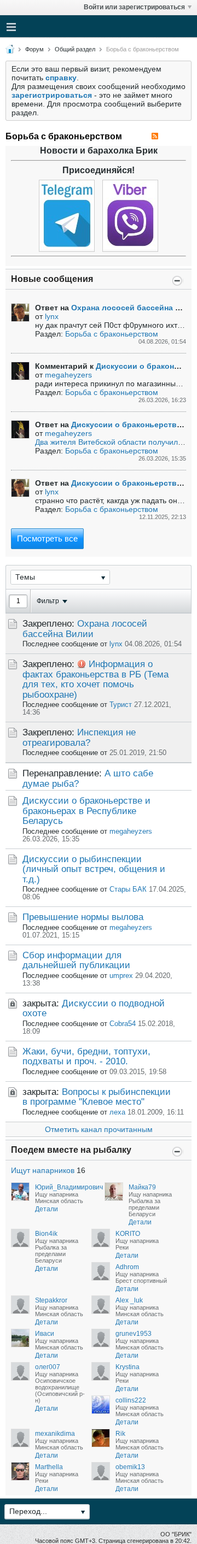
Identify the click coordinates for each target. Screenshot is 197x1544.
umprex (121, 976)
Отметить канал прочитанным (99, 1129)
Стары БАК (128, 889)
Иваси (44, 1333)
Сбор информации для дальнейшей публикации (76, 960)
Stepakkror (51, 1300)
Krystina (127, 1367)
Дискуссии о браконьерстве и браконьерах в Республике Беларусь (86, 810)
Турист (120, 705)
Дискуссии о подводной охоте (93, 1008)
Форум (34, 49)
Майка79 (142, 1187)
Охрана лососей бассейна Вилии (84, 628)
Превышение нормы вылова (82, 917)
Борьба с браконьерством (111, 333)
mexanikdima (55, 1433)
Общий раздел (75, 49)
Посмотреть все (47, 538)
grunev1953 (133, 1333)
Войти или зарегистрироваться (134, 7)
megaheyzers (68, 374)
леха (117, 1112)
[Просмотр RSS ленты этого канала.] (155, 136)
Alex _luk (129, 1300)
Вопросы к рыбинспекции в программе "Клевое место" (96, 1097)
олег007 (47, 1367)
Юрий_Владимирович (69, 1187)
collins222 (130, 1400)
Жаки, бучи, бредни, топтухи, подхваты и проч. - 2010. (86, 1056)
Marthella (49, 1467)
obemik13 (130, 1467)
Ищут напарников (42, 1170)
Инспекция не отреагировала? (79, 737)
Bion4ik (46, 1233)
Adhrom (127, 1267)
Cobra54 (122, 1024)
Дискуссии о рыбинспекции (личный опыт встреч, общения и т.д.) (93, 869)
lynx (52, 316)
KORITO (127, 1233)
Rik (120, 1433)
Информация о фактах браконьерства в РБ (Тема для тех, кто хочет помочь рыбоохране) (95, 679)
